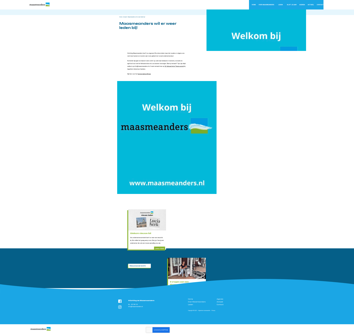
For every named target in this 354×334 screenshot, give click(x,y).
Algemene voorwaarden (204, 310)
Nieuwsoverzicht (138, 266)
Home (254, 5)
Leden (280, 5)
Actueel (311, 5)
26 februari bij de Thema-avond (174, 66)
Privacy (213, 310)
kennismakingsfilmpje (144, 74)
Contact (320, 5)
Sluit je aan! (292, 5)
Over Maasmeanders (266, 5)
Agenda (302, 5)
